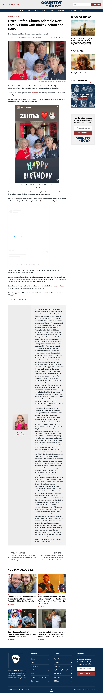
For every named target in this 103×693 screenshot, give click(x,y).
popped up (59, 286)
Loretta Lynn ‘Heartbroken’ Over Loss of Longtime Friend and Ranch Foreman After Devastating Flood (51, 557)
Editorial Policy (91, 689)
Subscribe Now (83, 133)
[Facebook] (3, 4)
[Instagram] (9, 4)
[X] (54, 37)
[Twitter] (6, 4)
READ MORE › (12, 604)
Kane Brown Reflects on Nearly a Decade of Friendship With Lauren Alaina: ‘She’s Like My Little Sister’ (52, 634)
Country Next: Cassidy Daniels (80, 73)
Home (21, 10)
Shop (81, 10)
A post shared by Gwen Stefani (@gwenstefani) (28, 264)
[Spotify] (18, 4)
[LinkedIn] (59, 37)
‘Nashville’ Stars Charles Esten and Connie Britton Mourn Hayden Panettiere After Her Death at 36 (22, 599)
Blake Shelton (11, 16)
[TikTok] (15, 4)
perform (44, 293)
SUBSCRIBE (96, 4)
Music (36, 10)
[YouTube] (12, 4)
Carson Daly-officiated (23, 279)
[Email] (62, 37)
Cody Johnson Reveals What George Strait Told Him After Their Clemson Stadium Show (22, 634)
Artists (44, 10)
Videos (52, 10)
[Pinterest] (57, 37)
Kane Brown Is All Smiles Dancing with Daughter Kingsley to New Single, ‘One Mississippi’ (23, 557)
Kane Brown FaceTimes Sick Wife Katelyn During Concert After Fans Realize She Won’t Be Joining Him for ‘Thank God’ (52, 600)
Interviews (61, 10)
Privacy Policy (82, 689)
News (29, 10)
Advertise (76, 689)
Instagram (35, 93)
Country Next (72, 10)
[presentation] (22, 583)
